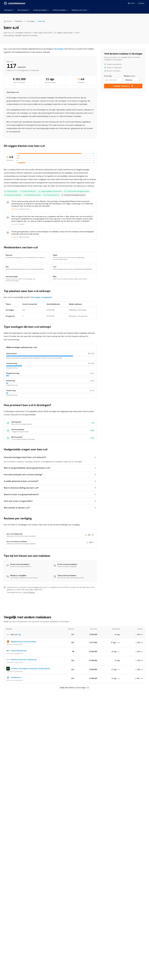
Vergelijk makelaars (121, 86)
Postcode (108, 76)
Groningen (59, 49)
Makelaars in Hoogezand (78, 316)
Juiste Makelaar (29, 592)
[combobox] (133, 80)
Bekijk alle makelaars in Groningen (73, 688)
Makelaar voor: (129, 76)
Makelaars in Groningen (78, 310)
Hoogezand (47, 297)
